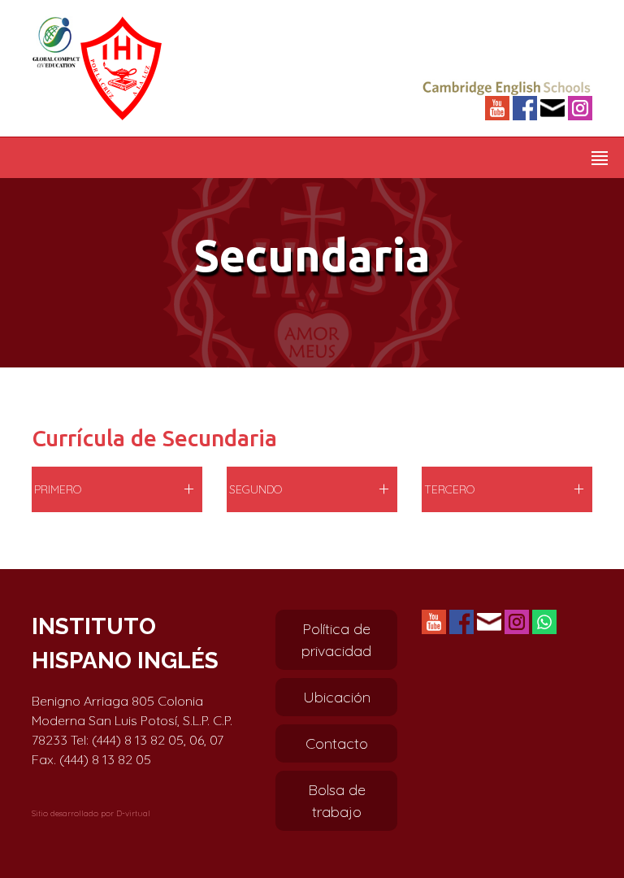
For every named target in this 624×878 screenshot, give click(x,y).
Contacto (337, 743)
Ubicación (336, 697)
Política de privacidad (336, 639)
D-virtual (133, 813)
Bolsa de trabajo (337, 800)
